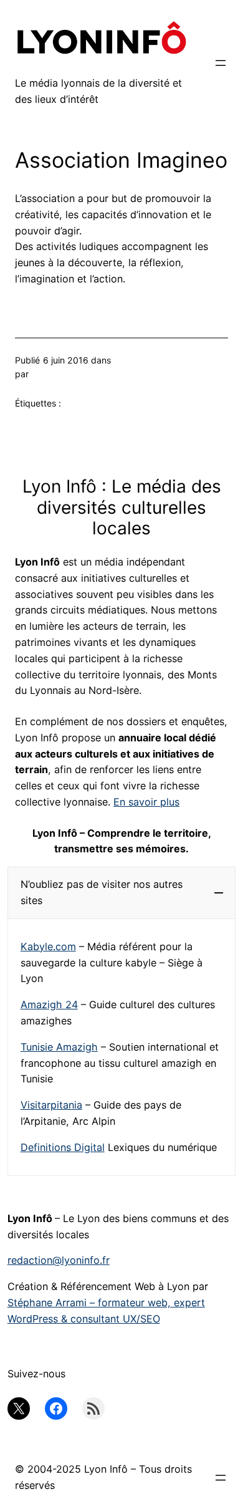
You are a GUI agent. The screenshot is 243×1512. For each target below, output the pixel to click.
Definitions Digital (63, 1147)
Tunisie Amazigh (59, 1047)
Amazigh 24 (49, 1004)
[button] (121, 893)
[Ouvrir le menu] (220, 62)
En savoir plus (146, 802)
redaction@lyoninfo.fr (58, 1260)
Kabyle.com (48, 946)
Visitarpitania (51, 1105)
